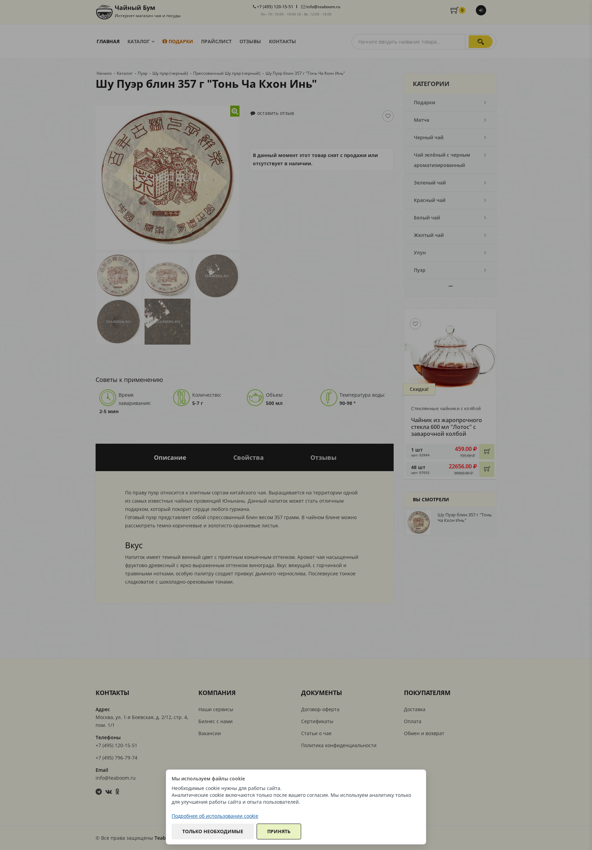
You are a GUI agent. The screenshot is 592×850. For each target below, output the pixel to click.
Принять (279, 831)
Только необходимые (212, 831)
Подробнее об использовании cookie (215, 816)
